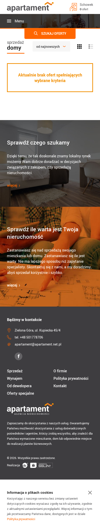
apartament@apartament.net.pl (38, 344)
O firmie (60, 370)
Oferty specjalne (20, 393)
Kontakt (60, 385)
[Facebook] (18, 356)
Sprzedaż (15, 370)
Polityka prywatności (70, 378)
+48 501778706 (31, 337)
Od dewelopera (19, 385)
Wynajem (14, 378)
